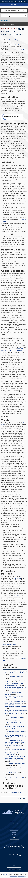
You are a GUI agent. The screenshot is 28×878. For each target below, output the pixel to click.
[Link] (5, 846)
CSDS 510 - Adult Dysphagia (13, 676)
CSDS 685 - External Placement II (15, 767)
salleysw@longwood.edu (17, 44)
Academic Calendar (14, 823)
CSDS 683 (11, 350)
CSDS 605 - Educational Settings (15, 731)
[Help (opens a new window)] (26, 29)
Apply (20, 1)
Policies (14, 834)
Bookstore (14, 825)
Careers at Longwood (14, 827)
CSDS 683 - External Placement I (15, 763)
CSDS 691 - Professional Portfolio (15, 778)
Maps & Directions (19, 817)
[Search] (25, 16)
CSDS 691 (18, 578)
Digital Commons (12, 557)
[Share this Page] (22, 29)
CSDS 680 (4, 350)
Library (14, 832)
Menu (15, 4)
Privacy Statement (14, 860)
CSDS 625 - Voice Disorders (13, 745)
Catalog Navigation (8, 24)
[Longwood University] (7, 1)
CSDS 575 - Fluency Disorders (14, 717)
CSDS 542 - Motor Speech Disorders (16, 710)
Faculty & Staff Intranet (11, 858)
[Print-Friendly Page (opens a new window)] (24, 29)
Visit (16, 1)
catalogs (5, 874)
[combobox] (14, 10)
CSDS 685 (19, 350)
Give (25, 1)
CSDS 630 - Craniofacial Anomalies (15, 749)
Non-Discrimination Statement (14, 869)
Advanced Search (5, 20)
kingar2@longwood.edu (17, 50)
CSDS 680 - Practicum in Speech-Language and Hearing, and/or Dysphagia (15, 758)
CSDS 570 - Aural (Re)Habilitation (15, 714)
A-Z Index (14, 837)
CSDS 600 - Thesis (10, 772)
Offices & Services (14, 839)
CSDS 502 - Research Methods (14, 673)
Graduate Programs (15, 40)
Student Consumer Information (14, 867)
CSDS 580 (20, 349)
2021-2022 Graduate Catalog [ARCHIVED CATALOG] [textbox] (14, 10)
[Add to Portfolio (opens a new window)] (20, 29)
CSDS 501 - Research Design (13, 671)
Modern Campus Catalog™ (17, 876)
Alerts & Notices (14, 830)
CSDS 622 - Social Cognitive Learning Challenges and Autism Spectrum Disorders (14, 742)
